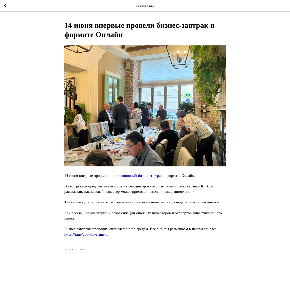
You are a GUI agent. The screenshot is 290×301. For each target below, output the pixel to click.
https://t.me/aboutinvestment (86, 234)
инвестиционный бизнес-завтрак (135, 175)
